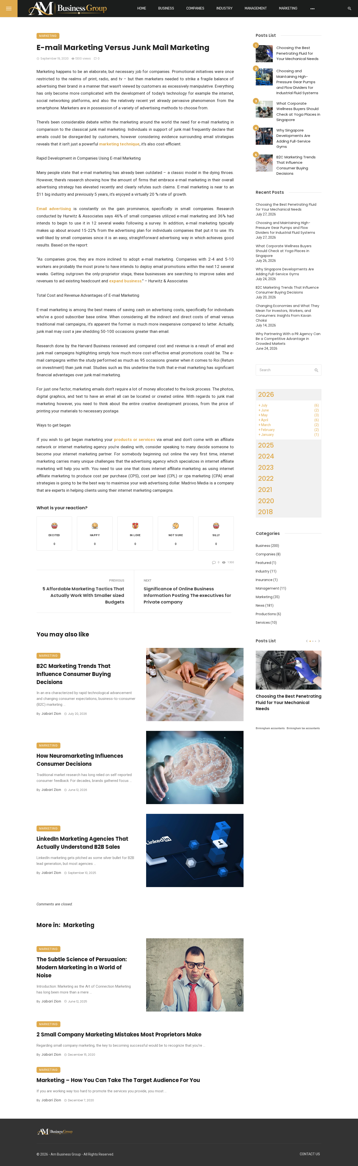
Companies (195, 8)
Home (141, 8)
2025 (266, 445)
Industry (225, 8)
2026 (266, 394)
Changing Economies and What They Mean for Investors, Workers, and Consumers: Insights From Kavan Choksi (287, 313)
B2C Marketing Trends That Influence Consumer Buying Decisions (74, 674)
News (260, 605)
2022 (265, 478)
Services (263, 622)
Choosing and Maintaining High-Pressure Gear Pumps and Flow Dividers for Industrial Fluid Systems (297, 81)
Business (166, 8)
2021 (265, 489)
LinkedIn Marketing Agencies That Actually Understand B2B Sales (82, 843)
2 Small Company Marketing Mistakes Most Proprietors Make (119, 1034)
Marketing (288, 8)
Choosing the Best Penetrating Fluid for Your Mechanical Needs (297, 53)
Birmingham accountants (270, 728)
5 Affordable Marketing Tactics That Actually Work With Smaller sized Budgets (83, 595)
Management (256, 8)
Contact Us (310, 1154)
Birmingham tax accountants (303, 728)
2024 (266, 456)
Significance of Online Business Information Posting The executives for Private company (187, 595)
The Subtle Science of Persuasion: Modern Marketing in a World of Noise (82, 967)
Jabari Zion (51, 713)
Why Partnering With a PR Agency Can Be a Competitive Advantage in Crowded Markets (288, 338)
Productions (266, 614)
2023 (266, 467)
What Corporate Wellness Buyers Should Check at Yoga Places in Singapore (298, 112)
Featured (263, 562)
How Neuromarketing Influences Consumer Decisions (80, 760)
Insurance (264, 579)
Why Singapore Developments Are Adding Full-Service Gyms (293, 138)
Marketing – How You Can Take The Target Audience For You (118, 1080)
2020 (266, 501)
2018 (265, 512)
